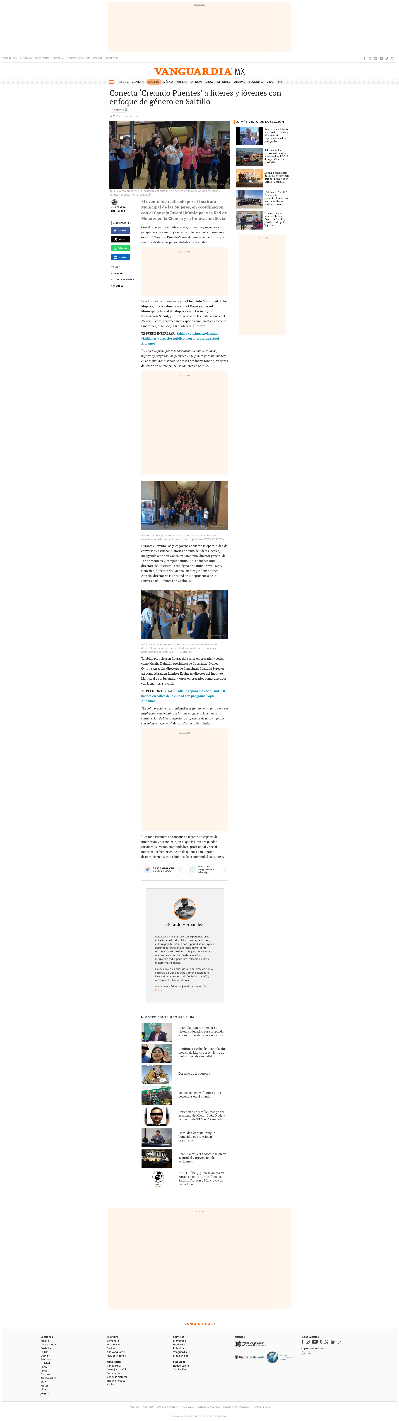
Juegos (123, 82)
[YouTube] (381, 58)
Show (209, 82)
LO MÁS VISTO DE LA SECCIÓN (259, 122)
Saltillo (153, 82)
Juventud (118, 273)
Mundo (182, 82)
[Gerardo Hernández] (185, 909)
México (168, 82)
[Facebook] (364, 58)
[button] (111, 82)
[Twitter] (369, 58)
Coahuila (138, 82)
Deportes (223, 82)
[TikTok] (387, 58)
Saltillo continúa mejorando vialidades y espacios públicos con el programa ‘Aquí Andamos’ (180, 338)
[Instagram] (375, 58)
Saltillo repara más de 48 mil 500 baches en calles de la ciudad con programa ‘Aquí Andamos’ (183, 696)
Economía (256, 82)
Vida (270, 82)
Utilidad (239, 82)
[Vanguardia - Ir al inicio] (199, 71)
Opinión (196, 82)
